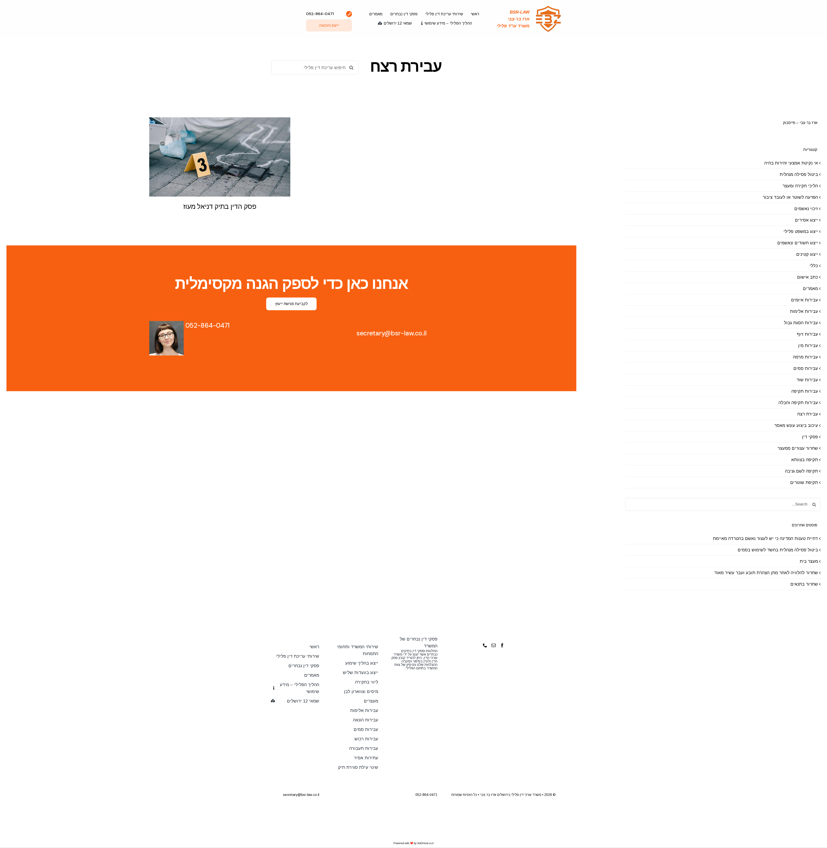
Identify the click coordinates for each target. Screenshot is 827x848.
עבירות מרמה (805, 357)
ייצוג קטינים (807, 254)
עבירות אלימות (804, 311)
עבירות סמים (805, 368)
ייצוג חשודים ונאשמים (797, 242)
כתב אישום (807, 277)
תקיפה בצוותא (804, 459)
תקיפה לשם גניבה (801, 471)
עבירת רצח (807, 414)
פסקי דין (810, 436)
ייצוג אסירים (806, 220)
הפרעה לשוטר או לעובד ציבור (790, 197)
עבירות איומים (804, 300)
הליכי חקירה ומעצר (800, 185)
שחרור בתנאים (804, 584)
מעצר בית (809, 561)
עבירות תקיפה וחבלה (798, 402)
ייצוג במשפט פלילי (800, 231)
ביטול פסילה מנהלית (799, 174)
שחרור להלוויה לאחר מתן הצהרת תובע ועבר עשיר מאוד (766, 572)
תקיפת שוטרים (804, 482)
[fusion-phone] (485, 645)
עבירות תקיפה (804, 391)
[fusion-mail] (493, 645)
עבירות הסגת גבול (801, 322)
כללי (814, 265)
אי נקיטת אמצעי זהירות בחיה (791, 163)
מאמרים (810, 288)
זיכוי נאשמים (806, 208)
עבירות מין (808, 345)
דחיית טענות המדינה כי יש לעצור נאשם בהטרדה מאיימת (765, 538)
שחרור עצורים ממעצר (797, 448)
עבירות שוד (807, 379)
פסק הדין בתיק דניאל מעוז (219, 206)
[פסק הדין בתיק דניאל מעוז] (219, 157)
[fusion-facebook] (502, 645)
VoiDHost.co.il (425, 843)
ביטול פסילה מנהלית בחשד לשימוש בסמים (778, 549)
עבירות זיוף (807, 334)
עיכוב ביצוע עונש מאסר (796, 425)
